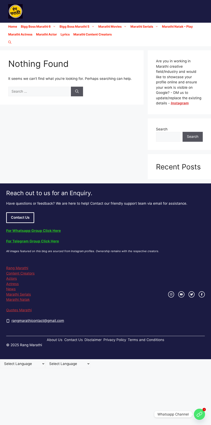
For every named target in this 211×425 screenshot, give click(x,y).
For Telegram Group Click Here (32, 241)
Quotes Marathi (19, 310)
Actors (11, 278)
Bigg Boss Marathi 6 (36, 26)
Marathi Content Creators (92, 34)
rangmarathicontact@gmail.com (38, 321)
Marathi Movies (110, 26)
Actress (12, 284)
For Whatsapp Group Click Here (33, 231)
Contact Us (20, 217)
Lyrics (65, 34)
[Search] (77, 92)
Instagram (180, 103)
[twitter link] (192, 294)
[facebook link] (202, 294)
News (11, 289)
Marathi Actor (46, 34)
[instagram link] (171, 294)
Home (12, 26)
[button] (9, 42)
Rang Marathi (17, 268)
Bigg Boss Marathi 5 (74, 26)
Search (162, 129)
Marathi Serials (141, 26)
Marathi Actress (20, 34)
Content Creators (20, 273)
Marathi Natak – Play (177, 26)
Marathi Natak (18, 300)
